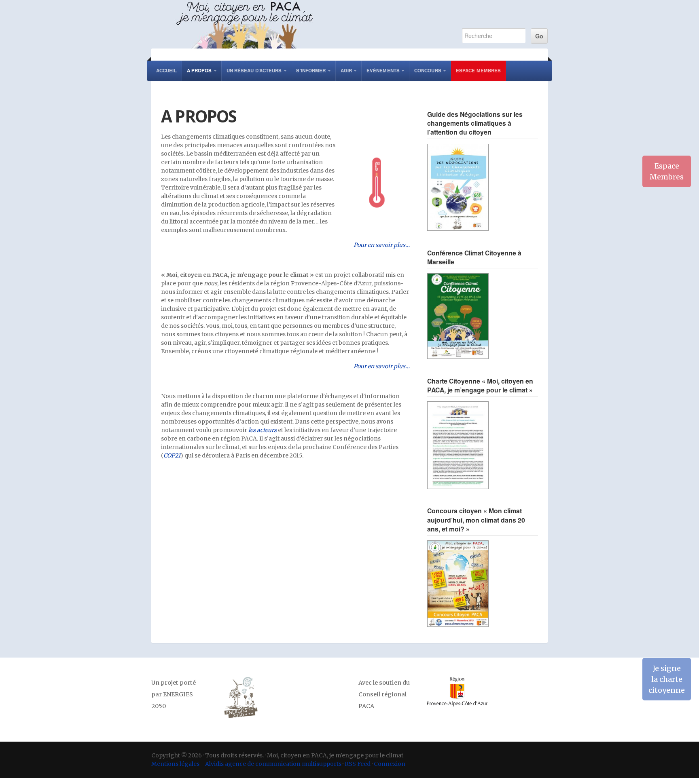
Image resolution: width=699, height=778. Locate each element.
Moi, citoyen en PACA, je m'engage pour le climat (297, 24)
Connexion (389, 763)
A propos (199, 70)
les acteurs (262, 430)
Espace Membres (478, 70)
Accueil (166, 70)
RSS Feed (358, 763)
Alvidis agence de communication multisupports (273, 763)
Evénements (383, 70)
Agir (346, 70)
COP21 (171, 455)
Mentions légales (175, 763)
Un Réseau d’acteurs (254, 70)
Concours (427, 70)
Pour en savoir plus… (382, 245)
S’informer (311, 70)
